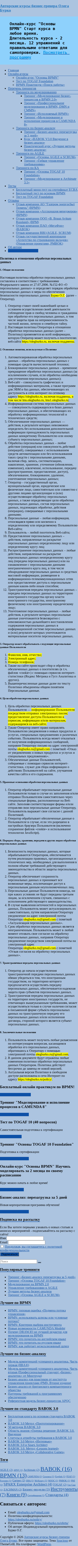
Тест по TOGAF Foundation (34, 81)
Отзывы (13, 200)
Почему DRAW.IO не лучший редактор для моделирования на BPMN (37, 1333)
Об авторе (15, 247)
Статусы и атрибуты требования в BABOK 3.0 (40, 1437)
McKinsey (41, 1481)
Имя (3, 1238)
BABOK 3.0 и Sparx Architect (27, 1445)
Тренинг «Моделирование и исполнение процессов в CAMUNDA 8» (50, 121)
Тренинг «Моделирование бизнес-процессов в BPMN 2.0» (47, 97)
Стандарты (56, 1495)
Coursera (48, 1476)
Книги (16, 1494)
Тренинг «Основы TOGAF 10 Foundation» (37, 1280)
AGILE (6, 1469)
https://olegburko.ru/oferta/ (51, 1523)
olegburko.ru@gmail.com (33, 1512)
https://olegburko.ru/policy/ (25, 1519)
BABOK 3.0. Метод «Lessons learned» (33, 1448)
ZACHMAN (13, 1489)
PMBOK (64, 1481)
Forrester (6, 1481)
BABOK (56, 1469)
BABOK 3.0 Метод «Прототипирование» (36, 1423)
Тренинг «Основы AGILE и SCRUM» (50, 157)
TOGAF (60, 1484)
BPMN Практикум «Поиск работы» (40, 84)
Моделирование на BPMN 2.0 (28, 1284)
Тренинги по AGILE (30, 153)
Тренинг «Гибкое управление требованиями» (44, 162)
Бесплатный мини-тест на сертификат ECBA (47, 189)
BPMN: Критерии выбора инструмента (35, 1324)
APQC (18, 1470)
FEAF (70, 1476)
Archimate (32, 1469)
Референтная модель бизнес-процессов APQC (39, 1401)
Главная (13, 70)
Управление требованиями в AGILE (33, 1287)
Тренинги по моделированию (36, 92)
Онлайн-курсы (18, 74)
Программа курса (12, 1189)
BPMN (13, 1475)
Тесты (12, 186)
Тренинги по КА (27, 168)
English (60, 1476)
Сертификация (36, 1495)
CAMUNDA (34, 1476)
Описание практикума (15, 1094)
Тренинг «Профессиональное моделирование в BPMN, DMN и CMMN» (46, 106)
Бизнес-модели (36, 1489)
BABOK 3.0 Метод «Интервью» (30, 1441)
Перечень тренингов (22, 88)
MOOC (53, 1481)
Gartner (18, 1480)
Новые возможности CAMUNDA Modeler (36, 1328)
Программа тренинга (14, 1114)
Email (3, 1242)
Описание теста (11, 1136)
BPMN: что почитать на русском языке (34, 1342)
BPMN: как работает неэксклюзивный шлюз (38, 1346)
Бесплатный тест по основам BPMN (40, 193)
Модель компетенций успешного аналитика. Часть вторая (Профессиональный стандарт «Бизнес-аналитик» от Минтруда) (42, 1372)
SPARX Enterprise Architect (28, 1484)
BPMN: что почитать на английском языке (37, 1339)
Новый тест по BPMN (23, 250)
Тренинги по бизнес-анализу (35, 128)
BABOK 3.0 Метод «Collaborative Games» (36, 1452)
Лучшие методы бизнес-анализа (30, 1291)
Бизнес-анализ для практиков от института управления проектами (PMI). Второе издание (39, 1381)
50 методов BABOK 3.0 (24, 1427)
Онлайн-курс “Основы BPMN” (37, 77)
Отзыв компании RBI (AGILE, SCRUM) (43, 232)
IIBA (30, 1481)
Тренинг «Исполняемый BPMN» (46, 113)
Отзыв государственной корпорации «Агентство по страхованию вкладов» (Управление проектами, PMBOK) (42, 240)
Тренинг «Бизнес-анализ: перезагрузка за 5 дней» (42, 1277)
